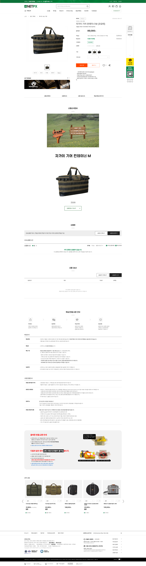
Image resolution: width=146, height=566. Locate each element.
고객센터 (120, 1)
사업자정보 (53, 544)
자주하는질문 (115, 547)
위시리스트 (104, 65)
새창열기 (41, 501)
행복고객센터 (61, 533)
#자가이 (35, 72)
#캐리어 (52, 72)
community (116, 10)
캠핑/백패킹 (78, 11)
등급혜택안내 (119, 35)
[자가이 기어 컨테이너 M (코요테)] (94, 52)
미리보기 (39, 501)
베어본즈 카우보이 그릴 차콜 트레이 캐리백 (91, 504)
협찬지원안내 (115, 539)
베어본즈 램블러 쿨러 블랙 (70, 503)
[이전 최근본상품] (130, 37)
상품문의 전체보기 (102, 275)
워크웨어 (86, 11)
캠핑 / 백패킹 (32, 16)
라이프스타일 (69, 11)
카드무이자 (90, 42)
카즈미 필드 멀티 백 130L (50, 503)
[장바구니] (116, 6)
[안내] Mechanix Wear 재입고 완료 (100, 533)
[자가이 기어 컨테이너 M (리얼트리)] (99, 52)
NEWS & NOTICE (87, 533)
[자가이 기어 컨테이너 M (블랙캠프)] (89, 52)
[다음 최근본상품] (130, 55)
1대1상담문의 (115, 541)
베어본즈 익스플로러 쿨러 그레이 (110, 503)
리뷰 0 (29, 512)
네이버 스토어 (132, 81)
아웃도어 (61, 11)
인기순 (88, 245)
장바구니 (94, 65)
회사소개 (26, 533)
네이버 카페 (128, 81)
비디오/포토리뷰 (111, 245)
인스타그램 (130, 79)
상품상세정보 (47, 96)
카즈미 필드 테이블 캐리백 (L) (32, 503)
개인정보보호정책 (51, 533)
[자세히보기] (91, 72)
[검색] (87, 6)
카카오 (132, 79)
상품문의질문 (115, 552)
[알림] (120, 6)
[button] (23, 501)
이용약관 (42, 533)
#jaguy (59, 72)
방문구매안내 (51, 542)
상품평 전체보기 (101, 233)
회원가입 (115, 1)
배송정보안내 (119, 38)
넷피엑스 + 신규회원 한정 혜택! (38, 1)
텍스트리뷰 (119, 245)
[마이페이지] (109, 6)
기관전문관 (94, 11)
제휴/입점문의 (34, 533)
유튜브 (130, 81)
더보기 (120, 533)
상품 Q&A (81, 96)
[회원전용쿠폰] (113, 6)
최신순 (93, 245)
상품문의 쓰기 (115, 275)
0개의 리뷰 (98, 45)
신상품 (48, 11)
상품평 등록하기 (113, 233)
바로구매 (82, 65)
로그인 (110, 1)
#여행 (47, 72)
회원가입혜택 (115, 544)
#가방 (41, 72)
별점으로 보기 (99, 245)
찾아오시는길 (58, 542)
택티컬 (54, 11)
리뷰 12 (49, 512)
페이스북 (128, 79)
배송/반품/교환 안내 (98, 96)
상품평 (64, 96)
